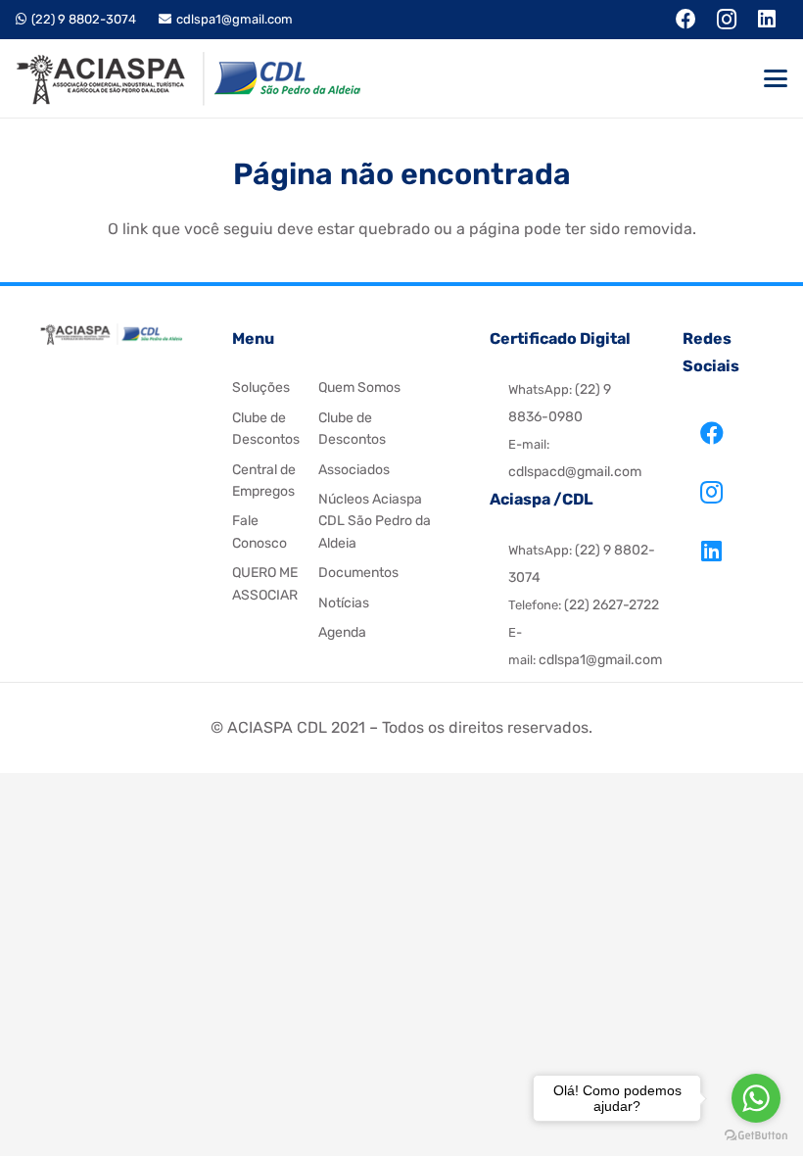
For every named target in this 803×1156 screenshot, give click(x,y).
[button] (775, 78)
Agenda (342, 632)
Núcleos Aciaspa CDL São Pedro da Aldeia (374, 521)
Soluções (261, 387)
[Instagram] (712, 491)
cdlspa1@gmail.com (600, 659)
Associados (354, 469)
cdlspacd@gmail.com (574, 471)
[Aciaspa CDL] (188, 79)
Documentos (358, 572)
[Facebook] (712, 433)
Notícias (343, 603)
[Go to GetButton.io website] (756, 1136)
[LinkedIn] (712, 550)
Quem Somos (359, 387)
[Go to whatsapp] (756, 1098)
